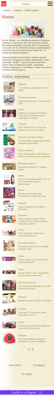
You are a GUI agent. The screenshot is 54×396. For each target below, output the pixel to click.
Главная (6, 10)
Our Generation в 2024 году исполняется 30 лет (30, 234)
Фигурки (22, 309)
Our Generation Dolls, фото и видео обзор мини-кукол (34, 287)
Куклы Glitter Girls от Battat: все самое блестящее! (33, 260)
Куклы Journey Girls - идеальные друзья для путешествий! (33, 274)
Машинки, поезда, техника (30, 137)
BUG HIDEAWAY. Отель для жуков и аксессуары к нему (32, 128)
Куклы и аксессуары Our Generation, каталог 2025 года (32, 194)
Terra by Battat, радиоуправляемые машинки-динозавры (34, 141)
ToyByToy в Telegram (24, 392)
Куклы (21, 109)
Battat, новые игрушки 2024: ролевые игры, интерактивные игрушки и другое (32, 221)
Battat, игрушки (32, 10)
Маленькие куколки (27, 97)
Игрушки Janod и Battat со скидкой (34, 300)
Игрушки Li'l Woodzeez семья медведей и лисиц (32, 313)
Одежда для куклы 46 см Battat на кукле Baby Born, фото (34, 327)
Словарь (17, 10)
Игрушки (22, 84)
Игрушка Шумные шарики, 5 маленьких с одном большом (32, 340)
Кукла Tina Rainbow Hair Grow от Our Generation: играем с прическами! (34, 181)
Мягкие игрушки (25, 150)
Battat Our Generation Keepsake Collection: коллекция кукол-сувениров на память (32, 115)
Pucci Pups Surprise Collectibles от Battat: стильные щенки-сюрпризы (34, 155)
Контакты (15, 365)
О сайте (27, 374)
